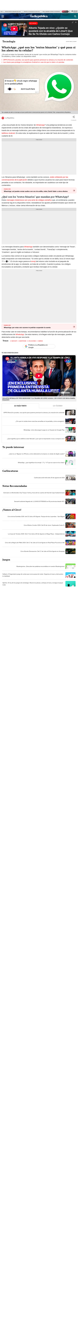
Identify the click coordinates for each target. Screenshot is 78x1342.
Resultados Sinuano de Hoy (13, 11)
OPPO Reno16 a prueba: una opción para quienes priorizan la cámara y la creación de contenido (38, 60)
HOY (2, 11)
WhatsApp (40, 125)
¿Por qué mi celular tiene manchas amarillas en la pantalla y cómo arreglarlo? (40, 421)
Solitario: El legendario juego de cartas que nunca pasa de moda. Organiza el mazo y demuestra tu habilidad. (32, 575)
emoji (33, 261)
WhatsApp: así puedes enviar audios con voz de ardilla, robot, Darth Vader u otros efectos (36, 191)
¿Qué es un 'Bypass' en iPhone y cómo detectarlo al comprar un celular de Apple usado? (37, 454)
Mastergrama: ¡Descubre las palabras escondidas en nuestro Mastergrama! (40, 566)
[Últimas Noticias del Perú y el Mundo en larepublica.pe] (39, 16)
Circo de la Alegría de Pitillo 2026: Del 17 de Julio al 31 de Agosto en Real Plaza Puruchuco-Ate (35, 542)
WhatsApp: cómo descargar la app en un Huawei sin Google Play (44, 430)
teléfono (5, 133)
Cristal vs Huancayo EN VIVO (32, 11)
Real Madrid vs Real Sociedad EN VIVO (53, 11)
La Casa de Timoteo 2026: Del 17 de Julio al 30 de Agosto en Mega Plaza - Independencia (36, 534)
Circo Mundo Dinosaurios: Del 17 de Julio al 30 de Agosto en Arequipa (43, 551)
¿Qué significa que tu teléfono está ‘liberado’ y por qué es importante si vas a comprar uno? (35, 438)
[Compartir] (74, 117)
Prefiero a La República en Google (38, 346)
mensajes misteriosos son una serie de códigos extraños (29, 200)
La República (9, 118)
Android (12, 133)
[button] (3, 16)
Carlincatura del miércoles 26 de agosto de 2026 (49, 477)
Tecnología (8, 41)
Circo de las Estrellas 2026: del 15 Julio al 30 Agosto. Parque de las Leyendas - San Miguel (36, 516)
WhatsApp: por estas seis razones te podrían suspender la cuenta (27, 327)
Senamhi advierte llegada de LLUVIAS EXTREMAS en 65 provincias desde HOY (39, 501)
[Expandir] (72, 22)
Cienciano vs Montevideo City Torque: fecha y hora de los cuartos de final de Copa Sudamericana (34, 493)
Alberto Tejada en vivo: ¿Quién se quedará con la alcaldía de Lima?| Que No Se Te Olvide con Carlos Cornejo (51, 31)
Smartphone (22, 341)
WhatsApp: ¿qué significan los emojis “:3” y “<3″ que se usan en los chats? (41, 462)
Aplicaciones (32, 341)
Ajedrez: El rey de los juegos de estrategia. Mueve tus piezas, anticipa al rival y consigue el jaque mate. (32, 584)
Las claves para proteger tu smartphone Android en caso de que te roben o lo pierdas (33, 62)
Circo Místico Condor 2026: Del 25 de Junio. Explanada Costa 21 (44, 525)
